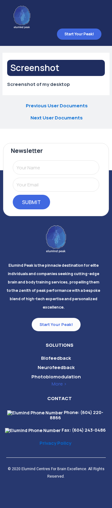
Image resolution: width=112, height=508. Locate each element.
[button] (97, 14)
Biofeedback (56, 358)
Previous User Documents (57, 105)
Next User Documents (56, 117)
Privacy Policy (55, 443)
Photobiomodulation (56, 376)
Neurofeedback (56, 367)
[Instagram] (39, 494)
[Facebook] (73, 494)
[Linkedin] (56, 494)
